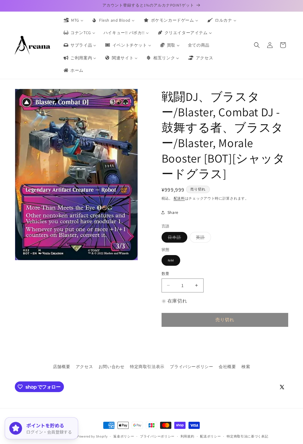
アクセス (84, 366)
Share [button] (172, 212)
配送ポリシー (210, 436)
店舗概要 (61, 366)
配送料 (179, 198)
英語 (202, 238)
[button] (256, 45)
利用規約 (187, 436)
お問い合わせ (112, 366)
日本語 (176, 238)
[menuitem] (73, 20)
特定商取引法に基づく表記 (247, 436)
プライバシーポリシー (191, 366)
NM (173, 261)
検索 (245, 366)
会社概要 (227, 366)
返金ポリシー (123, 436)
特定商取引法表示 (147, 366)
